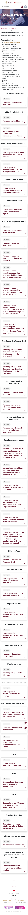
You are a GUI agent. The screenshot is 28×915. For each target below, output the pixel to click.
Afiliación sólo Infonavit (9, 46)
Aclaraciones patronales (9, 44)
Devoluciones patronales (10, 61)
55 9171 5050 (7, 901)
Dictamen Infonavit (8, 65)
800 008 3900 (21, 901)
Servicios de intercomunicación (11, 76)
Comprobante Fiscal (8, 52)
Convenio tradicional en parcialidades (13, 59)
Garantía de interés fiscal (10, 70)
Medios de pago (8, 72)
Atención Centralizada (9, 50)
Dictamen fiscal (7, 63)
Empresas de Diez (8, 67)
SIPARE (5, 80)
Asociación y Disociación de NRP (12, 48)
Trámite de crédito (8, 84)
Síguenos (14, 886)
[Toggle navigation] (22, 6)
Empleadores (6, 6)
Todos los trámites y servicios (11, 42)
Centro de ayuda (12, 28)
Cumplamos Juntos (8, 54)
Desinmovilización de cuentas (11, 74)
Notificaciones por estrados (10, 85)
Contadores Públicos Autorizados (12, 57)
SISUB (5, 78)
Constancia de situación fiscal (11, 55)
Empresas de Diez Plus (9, 69)
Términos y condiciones (14, 912)
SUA (4, 82)
